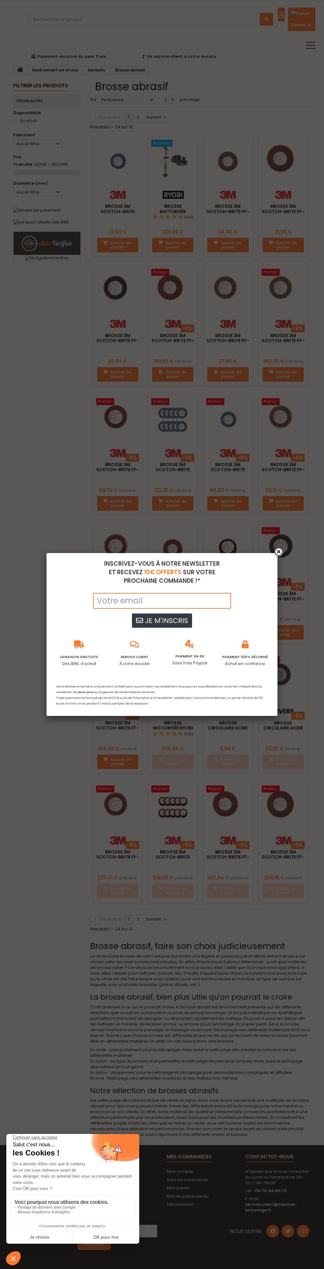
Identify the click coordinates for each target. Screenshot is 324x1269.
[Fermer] (278, 551)
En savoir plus (83, 692)
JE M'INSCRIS (165, 620)
